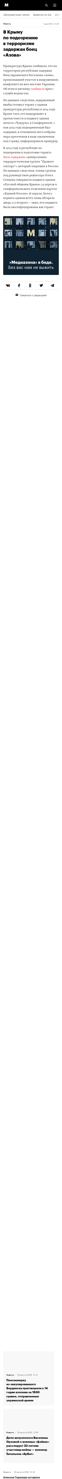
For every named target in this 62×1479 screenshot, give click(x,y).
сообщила (38, 89)
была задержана (14, 157)
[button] (55, 5)
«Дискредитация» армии (16, 14)
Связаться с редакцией (33, 295)
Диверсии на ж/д (42, 14)
